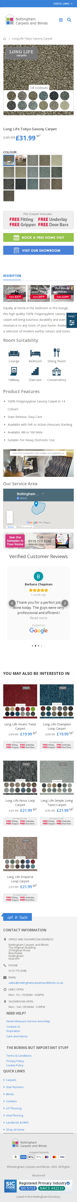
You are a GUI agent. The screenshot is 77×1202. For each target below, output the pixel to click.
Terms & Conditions (19, 1056)
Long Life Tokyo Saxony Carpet (30, 128)
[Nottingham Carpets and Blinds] (32, 1143)
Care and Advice (17, 1036)
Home (4, 38)
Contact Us (13, 1027)
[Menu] (61, 20)
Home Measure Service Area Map (28, 1021)
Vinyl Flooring (14, 1115)
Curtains (11, 1101)
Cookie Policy (15, 1065)
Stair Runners (15, 1087)
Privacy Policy (15, 1061)
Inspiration (13, 1031)
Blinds (10, 1094)
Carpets (11, 1080)
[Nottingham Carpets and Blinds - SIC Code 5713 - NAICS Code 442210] (38, 1186)
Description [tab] (12, 275)
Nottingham (40, 1197)
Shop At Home (15, 1129)
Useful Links (61, 3)
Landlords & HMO (17, 1122)
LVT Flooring (13, 1108)
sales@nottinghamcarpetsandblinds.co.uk (36, 983)
